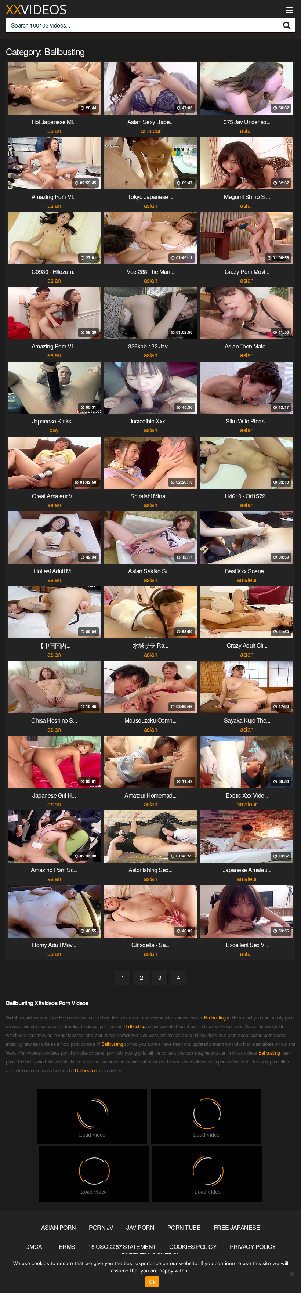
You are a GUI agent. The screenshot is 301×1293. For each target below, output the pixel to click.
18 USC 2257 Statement (122, 1246)
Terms (65, 1246)
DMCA (33, 1246)
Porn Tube (184, 1227)
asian (54, 130)
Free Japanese (237, 1227)
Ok (152, 1282)
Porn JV (101, 1227)
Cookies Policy (193, 1246)
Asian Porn (58, 1227)
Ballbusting (215, 1017)
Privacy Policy (253, 1246)
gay (54, 430)
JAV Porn (140, 1227)
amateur (151, 130)
